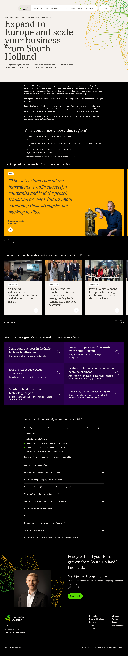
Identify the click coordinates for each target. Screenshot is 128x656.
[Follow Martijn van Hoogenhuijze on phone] (76, 586)
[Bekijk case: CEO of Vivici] (10, 229)
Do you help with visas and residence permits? (42, 472)
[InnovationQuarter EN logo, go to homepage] (14, 618)
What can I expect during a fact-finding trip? (41, 494)
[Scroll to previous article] (6, 241)
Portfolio (65, 8)
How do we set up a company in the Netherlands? (43, 480)
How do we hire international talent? (38, 509)
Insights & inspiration (52, 8)
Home (6, 17)
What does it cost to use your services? (39, 516)
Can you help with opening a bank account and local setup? (47, 501)
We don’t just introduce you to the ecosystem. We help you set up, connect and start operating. (61, 428)
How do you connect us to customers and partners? (44, 523)
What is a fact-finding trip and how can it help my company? (47, 487)
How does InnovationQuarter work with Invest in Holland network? (51, 538)
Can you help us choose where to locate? (40, 465)
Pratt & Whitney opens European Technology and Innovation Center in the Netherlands (104, 294)
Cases (73, 8)
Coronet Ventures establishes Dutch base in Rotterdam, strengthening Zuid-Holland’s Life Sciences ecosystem (62, 297)
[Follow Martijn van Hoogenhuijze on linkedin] (70, 586)
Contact (81, 8)
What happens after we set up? (36, 530)
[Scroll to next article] (12, 241)
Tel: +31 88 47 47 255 (11, 629)
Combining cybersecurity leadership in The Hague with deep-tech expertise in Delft (23, 295)
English (90, 8)
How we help (37, 8)
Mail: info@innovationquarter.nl (15, 632)
